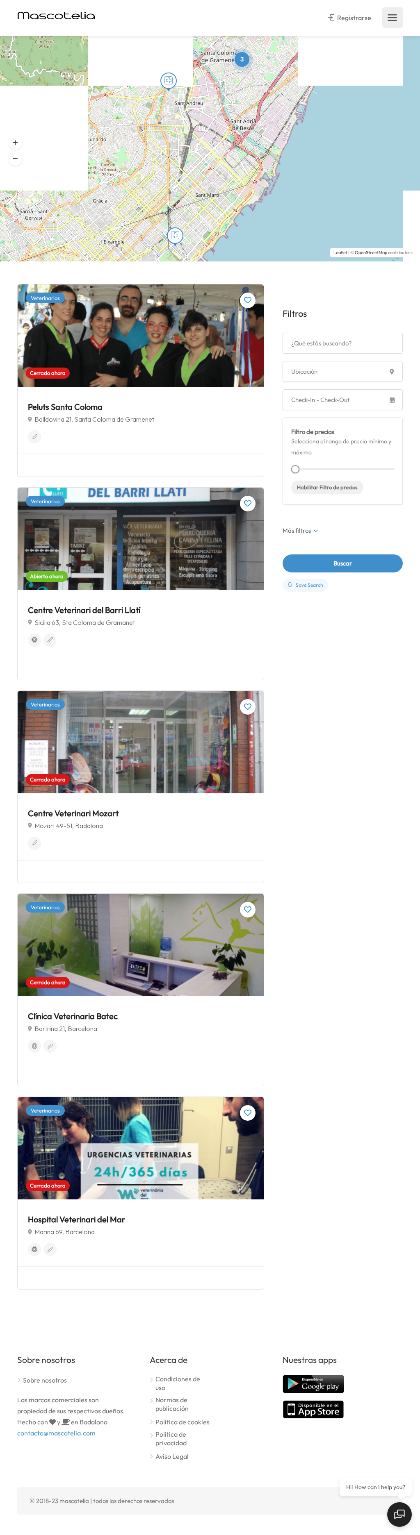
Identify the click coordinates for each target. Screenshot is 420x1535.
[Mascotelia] (56, 15)
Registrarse (353, 18)
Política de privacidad (171, 1438)
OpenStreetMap (371, 252)
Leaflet (340, 252)
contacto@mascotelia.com (56, 1433)
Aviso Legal (172, 1456)
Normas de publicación (172, 1404)
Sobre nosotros (45, 1380)
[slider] (295, 469)
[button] (15, 143)
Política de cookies (182, 1422)
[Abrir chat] (399, 1514)
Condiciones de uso (177, 1383)
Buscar (342, 563)
